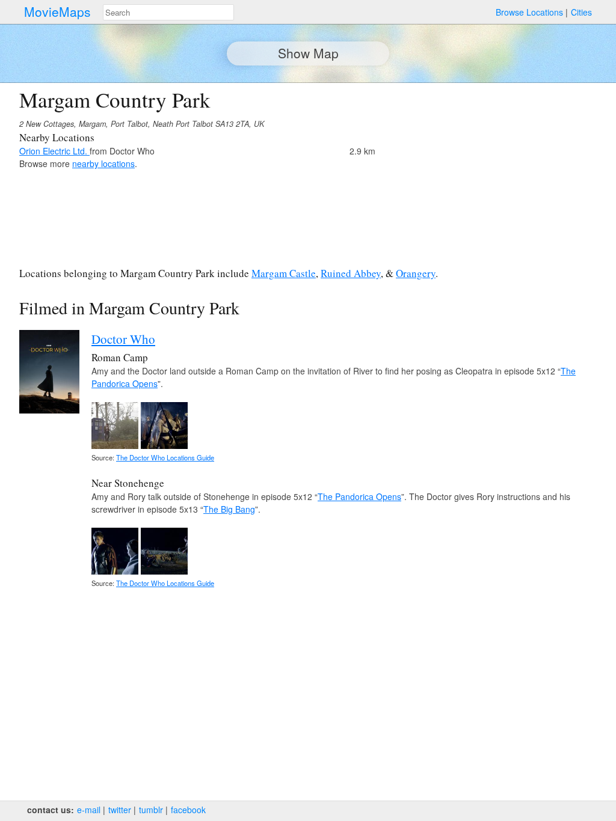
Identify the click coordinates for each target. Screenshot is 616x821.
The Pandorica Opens (359, 496)
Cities (581, 12)
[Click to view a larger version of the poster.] (49, 410)
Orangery (416, 273)
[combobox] (168, 12)
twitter (119, 810)
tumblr (151, 810)
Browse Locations (529, 12)
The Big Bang (229, 509)
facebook (188, 810)
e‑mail (88, 810)
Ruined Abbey (351, 273)
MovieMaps (57, 11)
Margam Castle (283, 273)
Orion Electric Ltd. (54, 151)
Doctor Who (123, 339)
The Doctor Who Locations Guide (165, 457)
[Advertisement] (492, 172)
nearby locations (103, 163)
